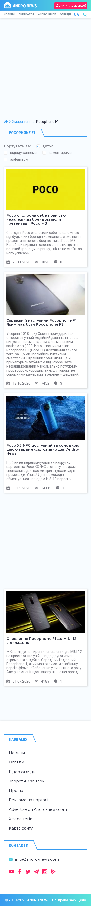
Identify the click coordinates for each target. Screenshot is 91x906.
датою (48, 146)
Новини (9, 14)
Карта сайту (21, 828)
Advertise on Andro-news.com (38, 809)
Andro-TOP (26, 14)
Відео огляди (22, 771)
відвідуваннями (23, 153)
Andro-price (47, 14)
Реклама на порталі (28, 799)
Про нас (17, 790)
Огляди (65, 14)
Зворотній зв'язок (26, 781)
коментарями (60, 153)
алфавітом (19, 159)
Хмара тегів (20, 818)
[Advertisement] (45, 71)
